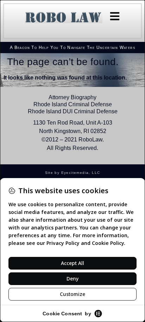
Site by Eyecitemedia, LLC (72, 173)
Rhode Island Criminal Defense (72, 104)
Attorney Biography (72, 97)
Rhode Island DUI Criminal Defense (73, 111)
